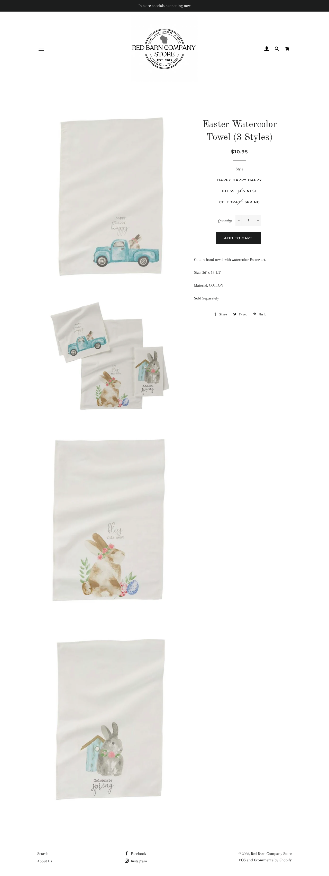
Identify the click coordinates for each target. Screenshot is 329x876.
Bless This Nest (239, 191)
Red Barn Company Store (271, 853)
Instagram (138, 861)
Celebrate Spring (239, 202)
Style (239, 169)
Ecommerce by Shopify (273, 860)
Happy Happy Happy (239, 180)
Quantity (225, 220)
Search (42, 853)
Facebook (138, 853)
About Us (44, 861)
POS (242, 860)
